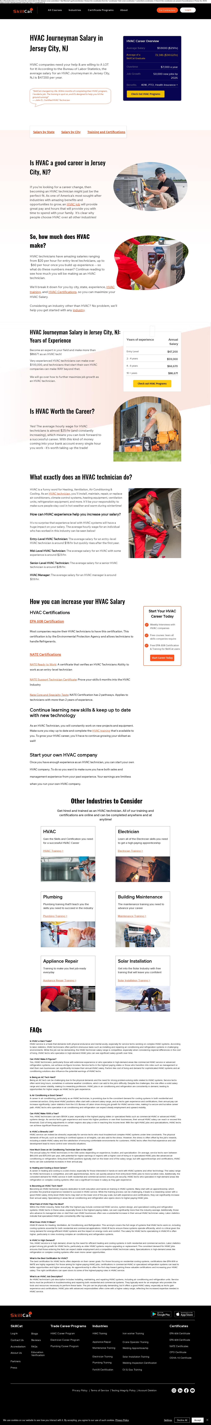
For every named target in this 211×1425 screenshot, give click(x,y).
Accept (197, 1420)
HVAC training (101, 730)
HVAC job (73, 204)
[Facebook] (186, 1390)
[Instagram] (174, 1390)
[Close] (207, 1420)
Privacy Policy (122, 1420)
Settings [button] (168, 1420)
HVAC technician (59, 493)
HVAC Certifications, (63, 292)
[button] (75, 10)
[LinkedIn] (180, 1390)
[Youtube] (192, 1390)
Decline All (182, 1420)
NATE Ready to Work (43, 664)
